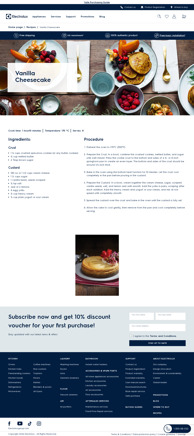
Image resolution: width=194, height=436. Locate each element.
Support (71, 16)
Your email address (140, 326)
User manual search (135, 382)
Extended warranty (135, 378)
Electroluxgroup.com (18, 428)
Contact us (130, 7)
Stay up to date (157, 343)
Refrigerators (14, 387)
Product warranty (134, 373)
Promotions (87, 16)
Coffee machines (41, 364)
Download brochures (135, 387)
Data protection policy (144, 434)
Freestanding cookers (19, 373)
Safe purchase (132, 396)
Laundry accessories (96, 385)
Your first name (138, 315)
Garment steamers (69, 378)
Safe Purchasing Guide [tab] (97, 2)
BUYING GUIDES (133, 407)
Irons (62, 373)
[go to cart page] (184, 16)
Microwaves (14, 391)
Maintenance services (96, 406)
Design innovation (162, 369)
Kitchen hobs (15, 369)
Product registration (135, 369)
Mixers (36, 378)
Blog (102, 16)
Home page (15, 27)
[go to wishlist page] (167, 16)
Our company (160, 364)
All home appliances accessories (102, 376)
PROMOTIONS (160, 395)
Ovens (11, 364)
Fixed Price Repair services (99, 411)
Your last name (164, 315)
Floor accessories (94, 394)
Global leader (160, 382)
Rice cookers (39, 369)
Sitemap (181, 434)
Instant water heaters (96, 364)
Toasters (37, 373)
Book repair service (135, 391)
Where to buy (181, 7)
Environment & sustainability (167, 373)
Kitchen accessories (95, 381)
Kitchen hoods (15, 378)
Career (156, 378)
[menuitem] (39, 16)
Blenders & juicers (42, 387)
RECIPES (157, 413)
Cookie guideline (166, 434)
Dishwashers (14, 382)
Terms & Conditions (121, 434)
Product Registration (155, 7)
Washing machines (69, 364)
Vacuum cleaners (69, 394)
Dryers (63, 369)
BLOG (156, 401)
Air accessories (93, 390)
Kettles (36, 382)
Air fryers (37, 391)
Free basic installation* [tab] (172, 35)
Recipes (31, 27)
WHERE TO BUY (161, 407)
